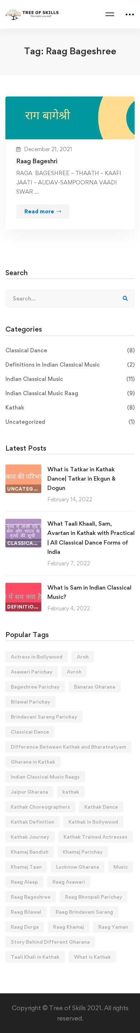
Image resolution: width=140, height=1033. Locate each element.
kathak (70, 792)
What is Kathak (92, 957)
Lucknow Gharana (77, 867)
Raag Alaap (24, 882)
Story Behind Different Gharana (50, 942)
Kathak (70, 407)
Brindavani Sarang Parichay (44, 717)
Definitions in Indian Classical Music (70, 364)
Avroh (74, 672)
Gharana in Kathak (33, 762)
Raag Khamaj (68, 927)
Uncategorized (70, 421)
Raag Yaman (113, 927)
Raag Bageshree (31, 897)
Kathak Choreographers (40, 807)
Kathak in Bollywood (93, 822)
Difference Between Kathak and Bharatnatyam (68, 747)
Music (120, 867)
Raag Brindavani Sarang (84, 912)
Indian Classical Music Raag (70, 393)
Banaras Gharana (94, 687)
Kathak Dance (101, 807)
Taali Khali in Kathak (35, 957)
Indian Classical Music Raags (45, 777)
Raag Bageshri (36, 161)
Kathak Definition (32, 822)
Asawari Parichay (31, 672)
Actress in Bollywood (36, 657)
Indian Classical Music (70, 379)
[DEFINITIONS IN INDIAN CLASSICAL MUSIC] (23, 587)
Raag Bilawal (26, 912)
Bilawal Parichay (30, 702)
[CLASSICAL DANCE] (23, 523)
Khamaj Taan (26, 867)
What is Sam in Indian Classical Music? (89, 592)
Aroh (83, 657)
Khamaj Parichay (83, 852)
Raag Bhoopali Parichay (93, 897)
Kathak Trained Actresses (95, 837)
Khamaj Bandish (29, 852)
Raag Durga (25, 927)
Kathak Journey (30, 837)
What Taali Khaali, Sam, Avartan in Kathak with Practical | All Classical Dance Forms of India (91, 537)
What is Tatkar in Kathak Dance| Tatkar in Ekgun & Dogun (81, 478)
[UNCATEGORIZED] (23, 469)
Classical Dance (70, 350)
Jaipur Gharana (29, 792)
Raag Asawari (68, 882)
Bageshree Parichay (35, 687)
